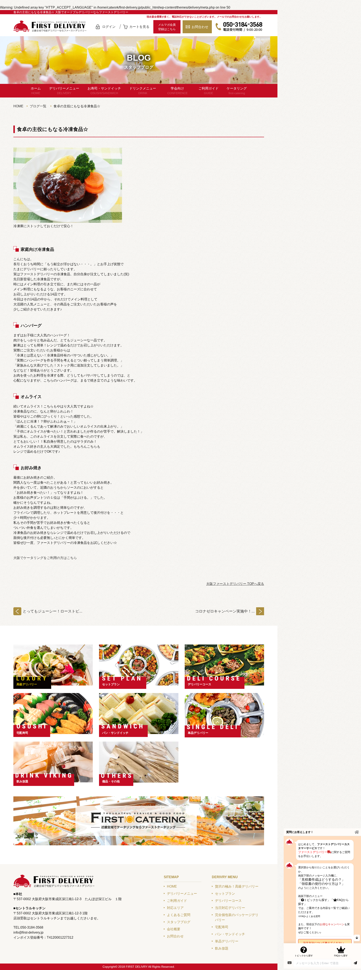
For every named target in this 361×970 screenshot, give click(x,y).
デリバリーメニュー (64, 91)
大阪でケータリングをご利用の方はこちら (45, 558)
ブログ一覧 (38, 106)
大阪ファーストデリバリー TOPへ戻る (235, 584)
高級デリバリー (27, 684)
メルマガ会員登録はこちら (167, 27)
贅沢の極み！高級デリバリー (236, 886)
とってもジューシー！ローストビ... (52, 611)
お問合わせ (200, 27)
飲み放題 (22, 781)
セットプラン (111, 684)
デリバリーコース (199, 684)
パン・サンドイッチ (115, 732)
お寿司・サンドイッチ (104, 91)
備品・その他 (111, 781)
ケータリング (237, 91)
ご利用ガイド (208, 91)
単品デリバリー (198, 732)
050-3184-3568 (239, 26)
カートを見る (139, 26)
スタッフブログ (178, 922)
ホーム (36, 91)
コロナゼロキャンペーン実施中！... (225, 611)
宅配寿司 (22, 732)
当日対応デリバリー (230, 908)
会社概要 (173, 929)
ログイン (109, 26)
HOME (18, 106)
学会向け (177, 91)
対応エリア (175, 908)
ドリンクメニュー (142, 91)
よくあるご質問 (178, 915)
